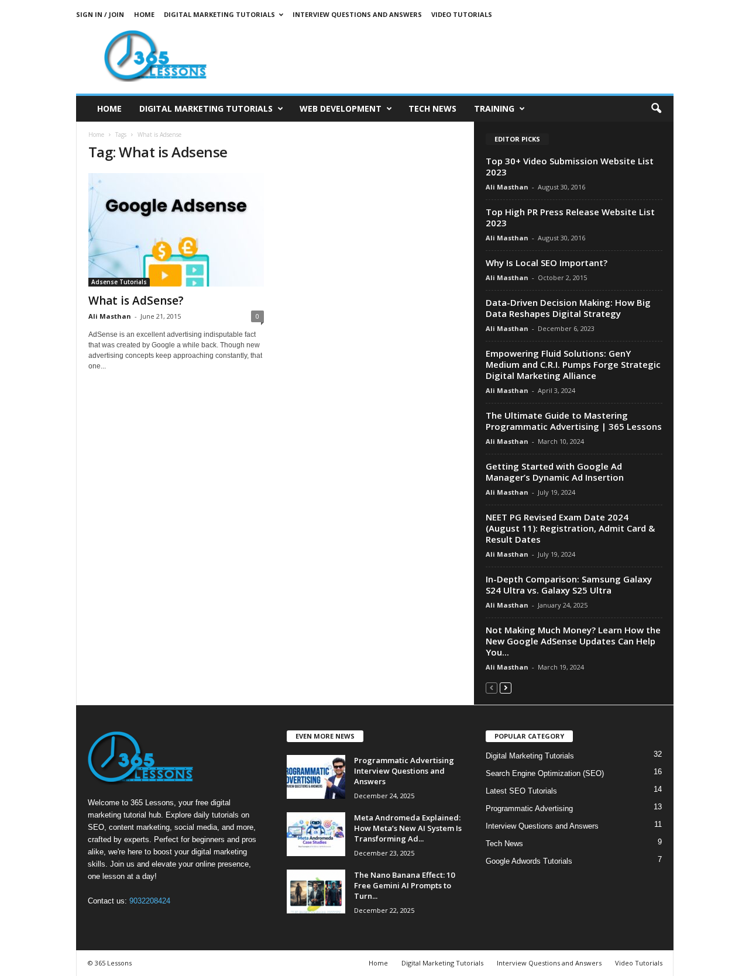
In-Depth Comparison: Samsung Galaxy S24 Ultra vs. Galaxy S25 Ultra (569, 584)
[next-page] (505, 687)
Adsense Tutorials (119, 282)
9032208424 (149, 900)
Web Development (341, 108)
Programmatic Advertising (529, 808)
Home (144, 14)
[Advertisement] (461, 55)
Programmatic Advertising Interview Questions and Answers (404, 771)
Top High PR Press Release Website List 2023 (570, 217)
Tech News (432, 108)
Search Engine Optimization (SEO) (545, 773)
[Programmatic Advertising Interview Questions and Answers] (316, 777)
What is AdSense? (136, 300)
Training (494, 108)
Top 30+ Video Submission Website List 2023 (570, 166)
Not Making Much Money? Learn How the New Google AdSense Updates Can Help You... (573, 641)
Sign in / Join (100, 14)
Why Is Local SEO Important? (546, 262)
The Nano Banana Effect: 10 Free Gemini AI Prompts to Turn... (404, 885)
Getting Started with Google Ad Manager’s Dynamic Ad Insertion (555, 471)
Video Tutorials (461, 14)
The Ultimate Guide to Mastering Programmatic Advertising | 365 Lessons (574, 420)
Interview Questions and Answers (357, 14)
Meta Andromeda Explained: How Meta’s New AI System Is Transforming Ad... (408, 828)
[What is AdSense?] (176, 230)
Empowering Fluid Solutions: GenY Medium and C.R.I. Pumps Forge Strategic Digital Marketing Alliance (573, 364)
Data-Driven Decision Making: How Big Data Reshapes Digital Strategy (568, 307)
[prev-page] (491, 687)
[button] (656, 109)
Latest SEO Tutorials (521, 791)
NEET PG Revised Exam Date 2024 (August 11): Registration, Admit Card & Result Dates (570, 528)
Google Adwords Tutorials (529, 861)
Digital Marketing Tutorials (219, 14)
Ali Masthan (109, 316)
